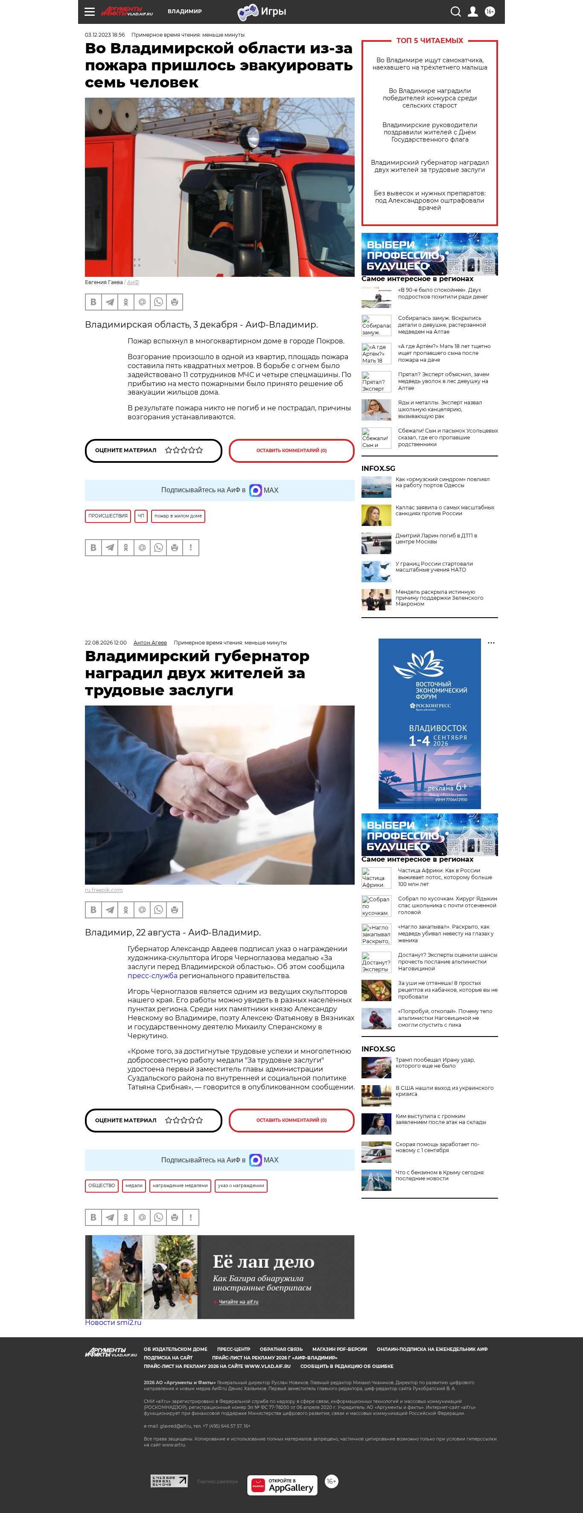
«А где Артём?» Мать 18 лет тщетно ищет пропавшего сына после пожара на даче (444, 353)
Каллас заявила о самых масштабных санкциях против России (445, 511)
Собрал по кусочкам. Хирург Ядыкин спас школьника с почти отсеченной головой (447, 905)
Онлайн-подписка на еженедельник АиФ (432, 1349)
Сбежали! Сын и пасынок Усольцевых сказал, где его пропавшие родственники (448, 437)
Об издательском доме (175, 1349)
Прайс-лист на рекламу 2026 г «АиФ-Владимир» (275, 1358)
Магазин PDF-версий (339, 1349)
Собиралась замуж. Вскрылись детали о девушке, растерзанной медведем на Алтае (442, 325)
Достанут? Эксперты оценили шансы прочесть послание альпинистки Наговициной (447, 962)
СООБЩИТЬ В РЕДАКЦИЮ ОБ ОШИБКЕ (347, 1366)
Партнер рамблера (217, 1481)
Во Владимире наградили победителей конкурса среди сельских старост (430, 98)
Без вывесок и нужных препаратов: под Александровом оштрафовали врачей (430, 201)
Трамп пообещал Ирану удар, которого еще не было (435, 1063)
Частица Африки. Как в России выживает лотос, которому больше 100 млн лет (445, 877)
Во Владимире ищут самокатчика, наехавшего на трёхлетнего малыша (430, 64)
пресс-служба (153, 976)
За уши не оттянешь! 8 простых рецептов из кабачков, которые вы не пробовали (448, 990)
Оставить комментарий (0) (292, 450)
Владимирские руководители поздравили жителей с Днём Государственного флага (430, 132)
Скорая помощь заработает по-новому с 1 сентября (438, 1147)
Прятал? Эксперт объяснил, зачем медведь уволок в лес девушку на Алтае (443, 381)
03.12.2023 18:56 (105, 35)
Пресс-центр (233, 1349)
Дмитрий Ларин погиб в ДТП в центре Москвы (436, 539)
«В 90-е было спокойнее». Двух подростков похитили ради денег (443, 293)
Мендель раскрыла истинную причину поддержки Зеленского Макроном (440, 598)
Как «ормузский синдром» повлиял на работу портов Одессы (443, 482)
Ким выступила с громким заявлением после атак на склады (441, 1119)
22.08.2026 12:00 (106, 642)
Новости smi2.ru (113, 1322)
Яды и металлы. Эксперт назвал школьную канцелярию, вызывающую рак (440, 409)
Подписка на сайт (168, 1358)
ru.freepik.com (104, 890)
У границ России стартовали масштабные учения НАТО (434, 567)
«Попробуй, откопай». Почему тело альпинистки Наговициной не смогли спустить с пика (445, 1018)
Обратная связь (281, 1349)
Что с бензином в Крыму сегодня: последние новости (440, 1176)
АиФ (133, 282)
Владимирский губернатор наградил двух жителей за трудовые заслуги (430, 166)
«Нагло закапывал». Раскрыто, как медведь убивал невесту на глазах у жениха (446, 933)
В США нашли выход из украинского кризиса (445, 1091)
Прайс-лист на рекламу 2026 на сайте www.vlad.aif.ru (217, 1366)
